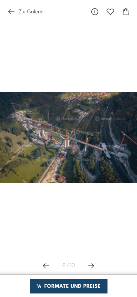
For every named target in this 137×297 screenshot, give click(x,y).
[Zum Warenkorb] (126, 12)
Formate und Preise (71, 286)
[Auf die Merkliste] (110, 12)
